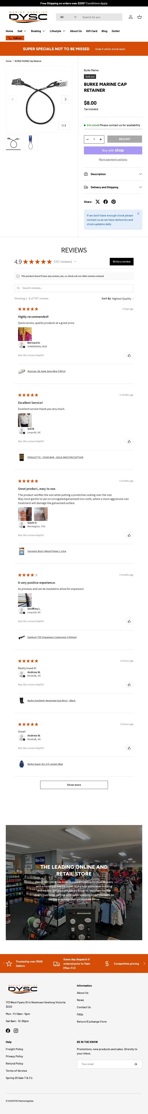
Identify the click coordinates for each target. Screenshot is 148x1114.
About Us (76, 31)
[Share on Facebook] (106, 202)
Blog (104, 31)
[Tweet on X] (98, 202)
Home (9, 31)
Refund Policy (14, 1063)
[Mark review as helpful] (129, 355)
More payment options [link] (113, 159)
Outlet (116, 31)
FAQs (80, 1014)
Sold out (124, 139)
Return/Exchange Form (92, 1021)
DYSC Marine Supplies (23, 1101)
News (80, 1000)
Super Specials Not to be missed (56, 49)
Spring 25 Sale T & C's (19, 1077)
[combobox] (89, 17)
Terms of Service (16, 1070)
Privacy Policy (14, 1056)
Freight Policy (14, 1049)
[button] (139, 17)
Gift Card (91, 31)
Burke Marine (91, 70)
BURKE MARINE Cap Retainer (28, 61)
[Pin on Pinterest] (113, 202)
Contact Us (84, 1007)
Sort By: (107, 298)
